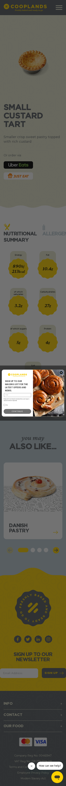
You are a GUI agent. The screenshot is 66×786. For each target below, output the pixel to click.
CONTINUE (17, 411)
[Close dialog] (61, 372)
